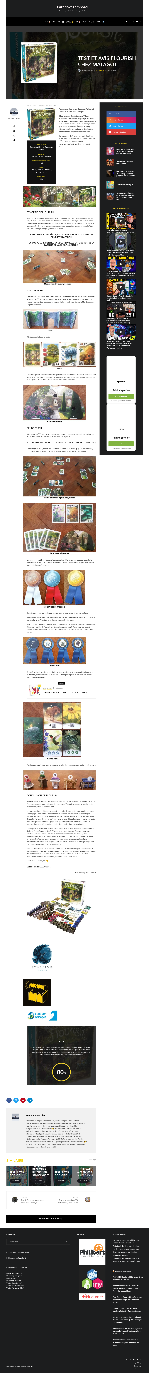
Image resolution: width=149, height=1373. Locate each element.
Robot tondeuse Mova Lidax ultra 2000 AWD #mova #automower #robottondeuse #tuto (126, 1288)
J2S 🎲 (78, 21)
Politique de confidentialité (16, 1258)
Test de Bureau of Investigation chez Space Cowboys (33, 1200)
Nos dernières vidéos (123, 1271)
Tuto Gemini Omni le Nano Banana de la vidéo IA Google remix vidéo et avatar (127, 1299)
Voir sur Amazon (121, 396)
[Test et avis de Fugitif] (62, 1176)
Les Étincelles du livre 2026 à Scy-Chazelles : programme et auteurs (125, 173)
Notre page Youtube (13, 1281)
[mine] (110, 162)
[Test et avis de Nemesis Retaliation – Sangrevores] (40, 1176)
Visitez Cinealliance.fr (14, 1283)
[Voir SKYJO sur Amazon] (121, 416)
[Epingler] (14, 136)
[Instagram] (133, 21)
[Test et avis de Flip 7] (17, 1176)
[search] (67, 1241)
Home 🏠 (48, 21)
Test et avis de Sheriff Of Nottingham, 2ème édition (68, 1200)
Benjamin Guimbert (87, 70)
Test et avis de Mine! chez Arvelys (124, 162)
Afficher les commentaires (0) (50, 1219)
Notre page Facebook (14, 1273)
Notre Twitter (11, 1278)
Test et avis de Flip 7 (124, 185)
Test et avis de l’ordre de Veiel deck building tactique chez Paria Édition (125, 196)
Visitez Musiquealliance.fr (15, 1285)
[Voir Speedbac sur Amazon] (121, 368)
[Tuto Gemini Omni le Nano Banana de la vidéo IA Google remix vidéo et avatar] (121, 264)
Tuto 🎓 (91, 21)
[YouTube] (137, 21)
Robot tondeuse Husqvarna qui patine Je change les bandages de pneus (126, 1342)
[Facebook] (126, 21)
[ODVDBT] (110, 196)
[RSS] (137, 1359)
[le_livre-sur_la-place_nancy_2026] (110, 151)
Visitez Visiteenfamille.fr (15, 1288)
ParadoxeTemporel (72, 7)
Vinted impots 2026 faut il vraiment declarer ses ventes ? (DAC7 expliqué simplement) (127, 1319)
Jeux (96, 70)
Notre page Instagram (14, 1276)
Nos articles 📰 (58, 21)
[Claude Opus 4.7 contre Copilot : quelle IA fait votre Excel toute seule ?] (121, 287)
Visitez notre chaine (114, 348)
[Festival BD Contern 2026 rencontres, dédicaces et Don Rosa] (121, 221)
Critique (101, 70)
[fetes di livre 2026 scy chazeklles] (110, 173)
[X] (130, 21)
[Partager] (14, 126)
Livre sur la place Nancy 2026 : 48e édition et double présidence (126, 151)
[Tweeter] (14, 131)
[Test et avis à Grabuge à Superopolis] (85, 1176)
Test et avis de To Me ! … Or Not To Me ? (65, 692)
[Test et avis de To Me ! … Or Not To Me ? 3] (35, 690)
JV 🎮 (84, 21)
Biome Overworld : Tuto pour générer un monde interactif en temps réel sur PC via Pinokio (127, 1331)
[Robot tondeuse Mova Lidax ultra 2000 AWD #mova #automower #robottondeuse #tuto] (121, 241)
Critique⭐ (70, 21)
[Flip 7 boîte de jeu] (110, 185)
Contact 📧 (100, 21)
